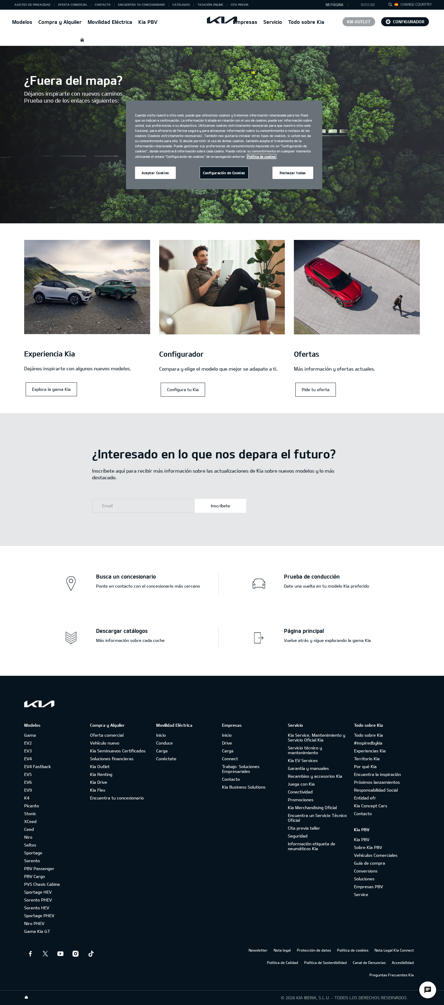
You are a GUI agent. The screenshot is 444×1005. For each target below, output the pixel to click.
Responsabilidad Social (376, 790)
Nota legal (282, 950)
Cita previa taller (304, 828)
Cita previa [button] (240, 4)
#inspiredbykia (368, 742)
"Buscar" (392, 5)
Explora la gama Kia (51, 389)
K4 (26, 797)
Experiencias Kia (370, 750)
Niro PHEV (34, 923)
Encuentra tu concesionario (117, 797)
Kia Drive (98, 782)
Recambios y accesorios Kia (315, 776)
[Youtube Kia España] (60, 954)
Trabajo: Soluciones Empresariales (240, 769)
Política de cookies (352, 950)
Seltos (30, 844)
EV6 (28, 782)
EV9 (28, 790)
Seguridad (297, 835)
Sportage (33, 852)
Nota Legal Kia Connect (394, 950)
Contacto (231, 779)
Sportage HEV (38, 892)
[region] (224, 145)
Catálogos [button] (181, 4)
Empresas (245, 21)
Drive (227, 742)
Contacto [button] (103, 4)
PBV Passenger (39, 868)
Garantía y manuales (308, 768)
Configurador (408, 21)
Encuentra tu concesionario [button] (141, 4)
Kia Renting (101, 774)
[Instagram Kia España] (75, 954)
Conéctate (166, 758)
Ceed (29, 829)
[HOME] (82, 40)
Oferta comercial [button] (72, 4)
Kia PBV (147, 21)
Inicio (161, 735)
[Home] (26, 997)
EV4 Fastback (37, 766)
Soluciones (364, 878)
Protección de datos (314, 950)
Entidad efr (365, 797)
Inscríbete (220, 505)
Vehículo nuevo (104, 742)
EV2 (28, 742)
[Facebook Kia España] (30, 954)
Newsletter (258, 950)
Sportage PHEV (39, 915)
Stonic (30, 813)
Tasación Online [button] (210, 4)
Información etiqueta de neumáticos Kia (311, 846)
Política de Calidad (282, 962)
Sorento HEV (36, 907)
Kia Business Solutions (243, 787)
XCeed (30, 821)
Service (361, 894)
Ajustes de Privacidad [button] (32, 4)
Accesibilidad (403, 962)
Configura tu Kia (183, 389)
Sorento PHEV (38, 899)
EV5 (28, 774)
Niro (28, 837)
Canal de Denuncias (369, 962)
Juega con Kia (301, 783)
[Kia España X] (45, 954)
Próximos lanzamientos (377, 782)
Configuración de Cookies (224, 173)
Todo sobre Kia (306, 21)
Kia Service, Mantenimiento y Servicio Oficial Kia (316, 737)
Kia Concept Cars (370, 805)
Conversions (366, 870)
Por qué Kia (365, 766)
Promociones (301, 799)
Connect (230, 758)
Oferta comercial (107, 735)
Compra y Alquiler (60, 21)
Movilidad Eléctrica (110, 21)
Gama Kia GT (37, 931)
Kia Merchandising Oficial (312, 807)
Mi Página (334, 4)
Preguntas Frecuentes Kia (391, 975)
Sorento (32, 860)
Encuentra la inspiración (377, 774)
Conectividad (300, 791)
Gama (30, 735)
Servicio (272, 21)
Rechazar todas (293, 173)
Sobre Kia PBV (368, 847)
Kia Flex (97, 790)
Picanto (31, 805)
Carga (162, 750)
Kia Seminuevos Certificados (118, 750)
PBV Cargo (34, 876)
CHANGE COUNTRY (416, 4)
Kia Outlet (100, 766)
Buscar (368, 4)
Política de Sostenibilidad (325, 962)
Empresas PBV (368, 886)
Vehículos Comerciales (375, 855)
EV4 (28, 758)
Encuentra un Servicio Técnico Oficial (317, 818)
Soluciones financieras (112, 758)
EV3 (28, 750)
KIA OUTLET (359, 21)
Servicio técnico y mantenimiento (305, 750)
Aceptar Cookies (155, 173)
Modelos (22, 21)
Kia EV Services (303, 760)
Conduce (164, 742)
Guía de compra (369, 863)
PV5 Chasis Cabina (42, 884)
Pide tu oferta (316, 389)
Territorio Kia (367, 758)
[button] (369, 5)
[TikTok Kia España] (91, 954)
